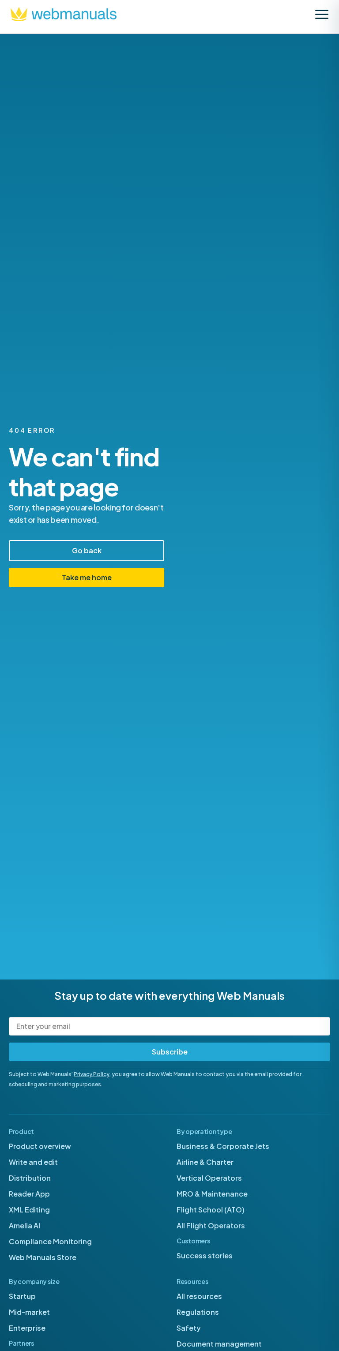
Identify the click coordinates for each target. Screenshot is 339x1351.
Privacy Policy (91, 1074)
